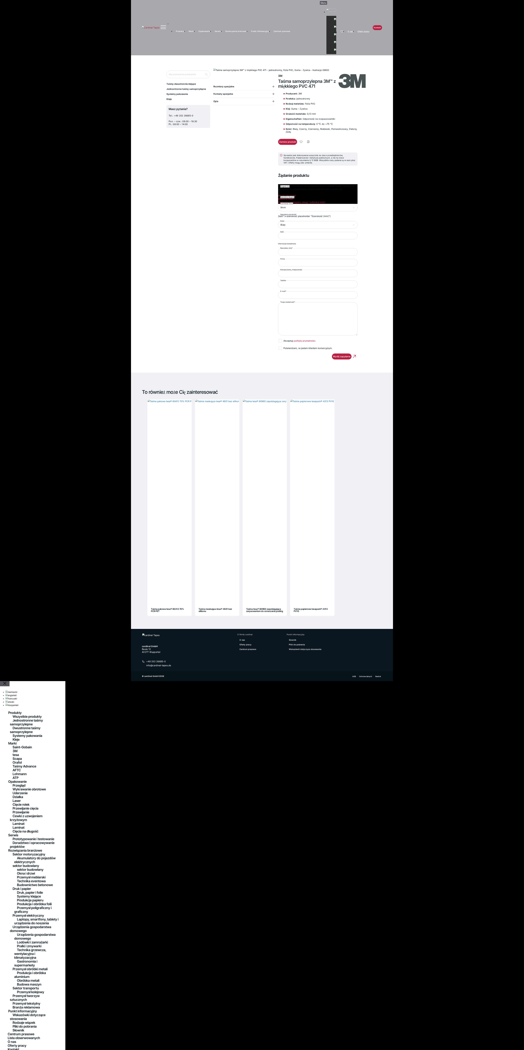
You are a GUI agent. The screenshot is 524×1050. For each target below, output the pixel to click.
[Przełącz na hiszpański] (334, 48)
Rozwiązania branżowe (236, 31)
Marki (191, 31)
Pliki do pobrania (297, 644)
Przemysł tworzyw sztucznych (25, 998)
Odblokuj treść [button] (285, 199)
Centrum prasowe (282, 31)
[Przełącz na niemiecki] (334, 18)
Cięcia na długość (25, 831)
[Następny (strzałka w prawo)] (519, 525)
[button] (244, 86)
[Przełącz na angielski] (334, 26)
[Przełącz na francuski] (334, 33)
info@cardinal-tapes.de (158, 665)
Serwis (218, 31)
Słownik (292, 640)
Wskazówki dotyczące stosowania (305, 649)
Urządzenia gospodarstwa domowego (30, 929)
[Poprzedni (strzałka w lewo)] (5, 525)
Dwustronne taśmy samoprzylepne (25, 730)
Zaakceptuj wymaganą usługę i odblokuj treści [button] (301, 202)
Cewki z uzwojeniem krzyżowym (26, 818)
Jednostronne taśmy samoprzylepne (186, 89)
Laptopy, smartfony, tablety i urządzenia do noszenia (36, 921)
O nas (350, 31)
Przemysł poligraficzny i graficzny (32, 910)
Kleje (169, 99)
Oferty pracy (363, 31)
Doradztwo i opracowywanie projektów (32, 845)
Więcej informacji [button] (287, 195)
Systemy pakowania (177, 94)
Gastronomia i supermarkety (25, 963)
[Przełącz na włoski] (334, 41)
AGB (354, 676)
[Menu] (163, 27)
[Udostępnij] (515, 3)
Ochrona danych (365, 676)
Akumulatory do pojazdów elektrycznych (35, 860)
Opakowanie (204, 31)
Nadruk (378, 676)
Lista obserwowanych (24, 1038)
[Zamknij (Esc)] (521, 3)
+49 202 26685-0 (183, 115)
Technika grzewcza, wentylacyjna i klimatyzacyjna (30, 954)
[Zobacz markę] (348, 81)
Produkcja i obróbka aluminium (30, 975)
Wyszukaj (206, 74)
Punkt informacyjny (260, 31)
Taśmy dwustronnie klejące (181, 84)
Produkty (180, 31)
